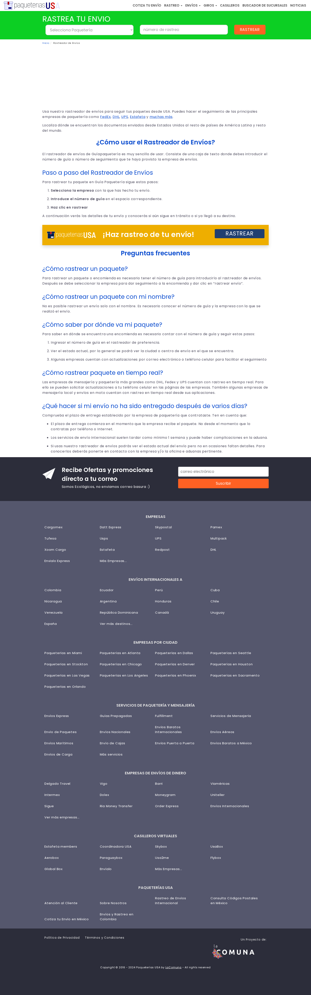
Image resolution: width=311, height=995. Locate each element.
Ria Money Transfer (116, 806)
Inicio (45, 43)
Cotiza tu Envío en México (66, 919)
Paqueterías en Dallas (174, 653)
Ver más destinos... (116, 623)
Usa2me (162, 857)
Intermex (52, 795)
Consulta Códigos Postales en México (234, 900)
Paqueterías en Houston (232, 664)
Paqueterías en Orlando (65, 686)
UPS (124, 116)
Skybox (161, 846)
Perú (159, 590)
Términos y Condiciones (104, 937)
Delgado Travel (57, 783)
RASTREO (172, 5)
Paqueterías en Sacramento (235, 675)
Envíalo (106, 869)
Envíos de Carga (58, 754)
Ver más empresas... (62, 817)
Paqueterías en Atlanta (120, 653)
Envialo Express (57, 561)
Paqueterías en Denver (175, 664)
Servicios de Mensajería (231, 716)
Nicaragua (53, 601)
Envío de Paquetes (60, 732)
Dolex (104, 795)
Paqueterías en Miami (63, 653)
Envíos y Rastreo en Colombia (116, 916)
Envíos (191, 5)
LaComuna (173, 967)
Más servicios (111, 754)
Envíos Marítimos (58, 743)
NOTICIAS (298, 5)
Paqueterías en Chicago (121, 664)
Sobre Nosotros (113, 903)
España (50, 623)
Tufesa (50, 538)
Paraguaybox (111, 857)
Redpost (162, 549)
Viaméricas (220, 783)
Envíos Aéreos (222, 732)
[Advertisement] (155, 77)
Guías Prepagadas (116, 716)
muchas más (161, 116)
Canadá (162, 612)
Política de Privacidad (62, 937)
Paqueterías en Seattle (231, 653)
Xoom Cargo (55, 549)
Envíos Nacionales (115, 732)
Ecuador (107, 590)
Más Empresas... (113, 561)
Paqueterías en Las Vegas (67, 675)
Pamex (216, 527)
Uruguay (218, 612)
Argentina (108, 601)
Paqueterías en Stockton (66, 664)
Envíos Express (56, 716)
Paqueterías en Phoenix (175, 675)
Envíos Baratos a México (231, 743)
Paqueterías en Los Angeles (124, 675)
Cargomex (53, 527)
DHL (116, 116)
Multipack (219, 538)
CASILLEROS (229, 5)
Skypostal (163, 527)
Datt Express (111, 527)
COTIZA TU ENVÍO (147, 5)
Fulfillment (164, 716)
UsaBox (217, 846)
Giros (209, 5)
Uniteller (218, 795)
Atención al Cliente (61, 903)
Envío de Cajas (112, 743)
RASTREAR (250, 29)
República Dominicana (119, 612)
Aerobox (51, 857)
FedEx (105, 116)
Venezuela (53, 612)
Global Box (53, 869)
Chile (215, 601)
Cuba (215, 590)
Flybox (216, 857)
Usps (104, 538)
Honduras (163, 601)
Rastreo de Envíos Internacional (170, 900)
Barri (159, 783)
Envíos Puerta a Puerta (174, 743)
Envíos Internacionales (230, 806)
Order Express (167, 806)
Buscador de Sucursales (264, 5)
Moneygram (165, 795)
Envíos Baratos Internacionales (168, 729)
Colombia (52, 590)
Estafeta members (60, 846)
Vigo (103, 783)
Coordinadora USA (116, 846)
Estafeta (137, 116)
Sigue (49, 806)
